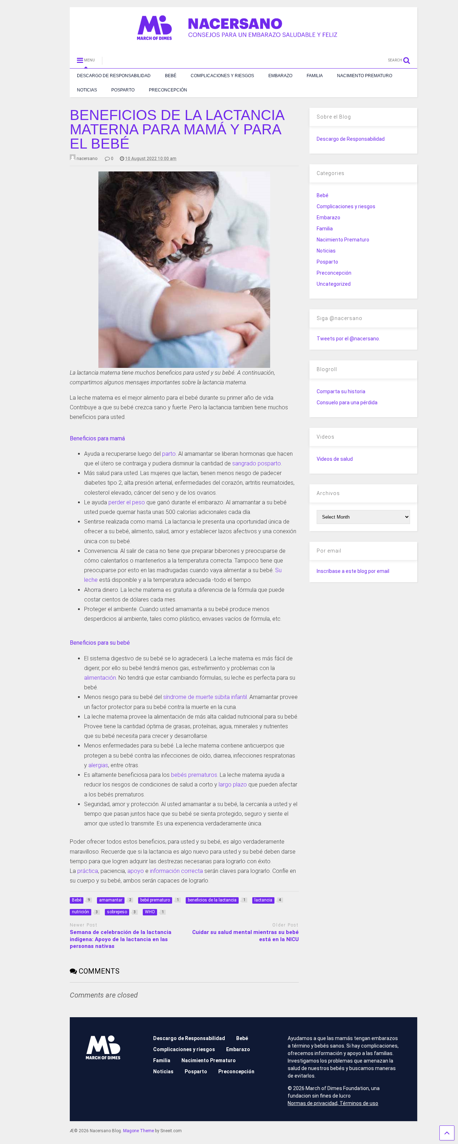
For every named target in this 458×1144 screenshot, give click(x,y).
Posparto (123, 90)
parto (169, 453)
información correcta (176, 871)
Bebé (170, 75)
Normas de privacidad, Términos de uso (333, 1103)
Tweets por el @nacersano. (348, 338)
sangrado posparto (256, 463)
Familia (315, 75)
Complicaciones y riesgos (222, 75)
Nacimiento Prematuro (364, 75)
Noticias (87, 90)
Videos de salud (335, 459)
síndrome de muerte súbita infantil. (205, 697)
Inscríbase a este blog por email (353, 571)
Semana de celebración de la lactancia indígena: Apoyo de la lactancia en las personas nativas (120, 939)
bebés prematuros (194, 774)
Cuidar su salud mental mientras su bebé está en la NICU (245, 936)
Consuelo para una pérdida (347, 402)
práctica (87, 871)
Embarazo (280, 75)
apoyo (135, 871)
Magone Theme (138, 1130)
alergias (98, 765)
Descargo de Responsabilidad (114, 75)
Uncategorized (334, 284)
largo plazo (233, 784)
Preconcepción (168, 90)
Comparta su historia (341, 391)
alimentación (100, 677)
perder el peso (126, 502)
